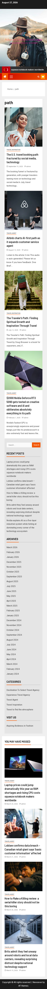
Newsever (37, 982)
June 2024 (11, 649)
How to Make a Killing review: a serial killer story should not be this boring (23, 496)
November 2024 (14, 625)
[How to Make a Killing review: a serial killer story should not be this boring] (23, 876)
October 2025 (13, 571)
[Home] (5, 77)
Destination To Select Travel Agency (23, 690)
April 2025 (11, 601)
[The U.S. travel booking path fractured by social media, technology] (23, 127)
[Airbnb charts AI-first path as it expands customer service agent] (23, 210)
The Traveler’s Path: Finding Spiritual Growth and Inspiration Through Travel (22, 321)
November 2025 (14, 567)
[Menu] (11, 76)
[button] (11, 76)
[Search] (38, 76)
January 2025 (13, 615)
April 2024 (11, 659)
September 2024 (14, 635)
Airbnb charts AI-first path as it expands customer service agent (23, 241)
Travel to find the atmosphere (20, 709)
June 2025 (11, 591)
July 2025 (11, 586)
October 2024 (13, 630)
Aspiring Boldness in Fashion (20, 726)
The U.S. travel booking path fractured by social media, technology (22, 158)
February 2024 (13, 669)
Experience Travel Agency (18, 695)
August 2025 (12, 581)
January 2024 (13, 674)
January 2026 (13, 557)
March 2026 (12, 547)
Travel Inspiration (13, 150)
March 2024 (12, 664)
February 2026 (13, 552)
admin (28, 166)
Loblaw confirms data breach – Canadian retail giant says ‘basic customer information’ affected (21, 484)
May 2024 (11, 654)
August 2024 (12, 640)
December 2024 (14, 620)
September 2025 (14, 576)
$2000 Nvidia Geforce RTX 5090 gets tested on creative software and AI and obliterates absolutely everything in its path (23, 405)
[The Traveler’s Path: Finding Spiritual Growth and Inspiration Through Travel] (23, 290)
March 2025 (12, 605)
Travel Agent (11, 233)
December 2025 (14, 562)
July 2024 (11, 644)
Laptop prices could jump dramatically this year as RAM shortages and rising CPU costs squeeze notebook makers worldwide (21, 469)
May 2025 (11, 596)
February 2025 (13, 610)
